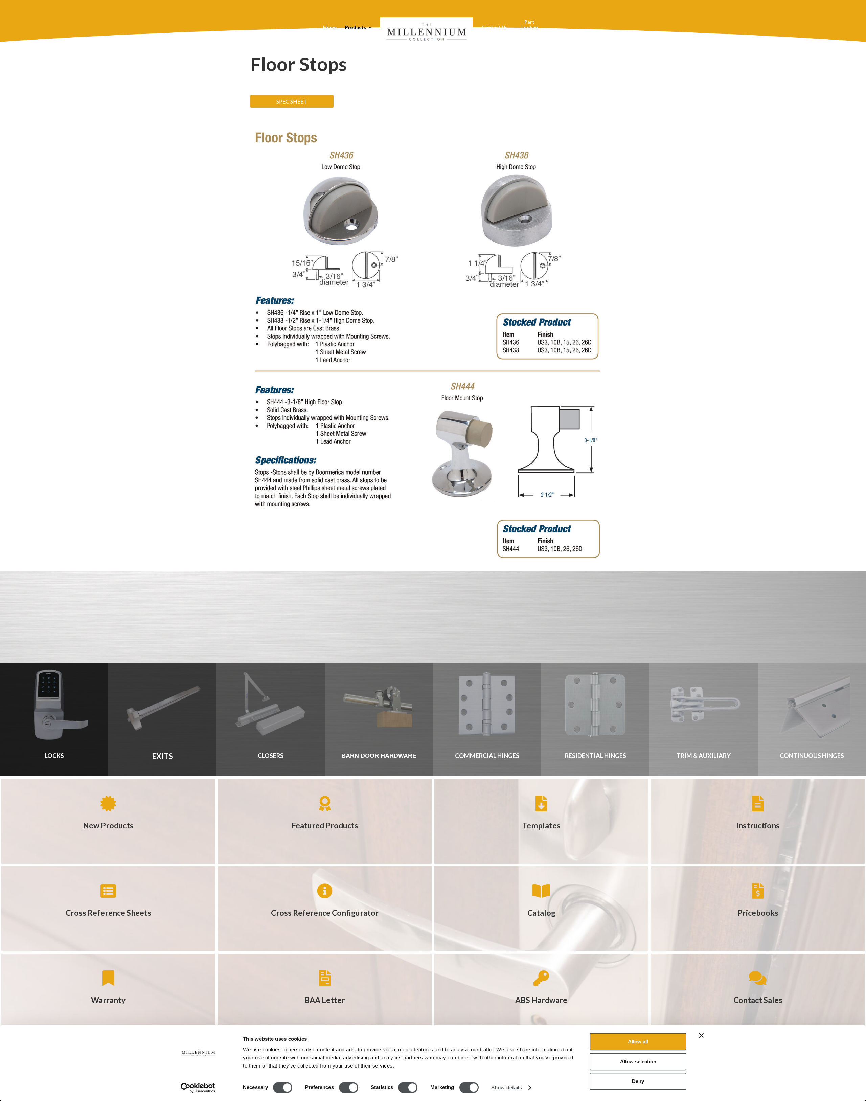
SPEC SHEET (291, 101)
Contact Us (494, 27)
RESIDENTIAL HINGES (595, 755)
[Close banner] (701, 1035)
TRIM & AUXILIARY (704, 755)
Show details (506, 1088)
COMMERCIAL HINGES (487, 755)
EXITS (162, 756)
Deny (638, 1081)
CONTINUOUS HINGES (812, 755)
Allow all (638, 1042)
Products (355, 27)
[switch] (348, 1087)
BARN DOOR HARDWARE (378, 755)
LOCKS (54, 755)
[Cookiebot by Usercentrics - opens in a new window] (198, 1088)
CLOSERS (270, 755)
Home (330, 27)
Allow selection (638, 1061)
